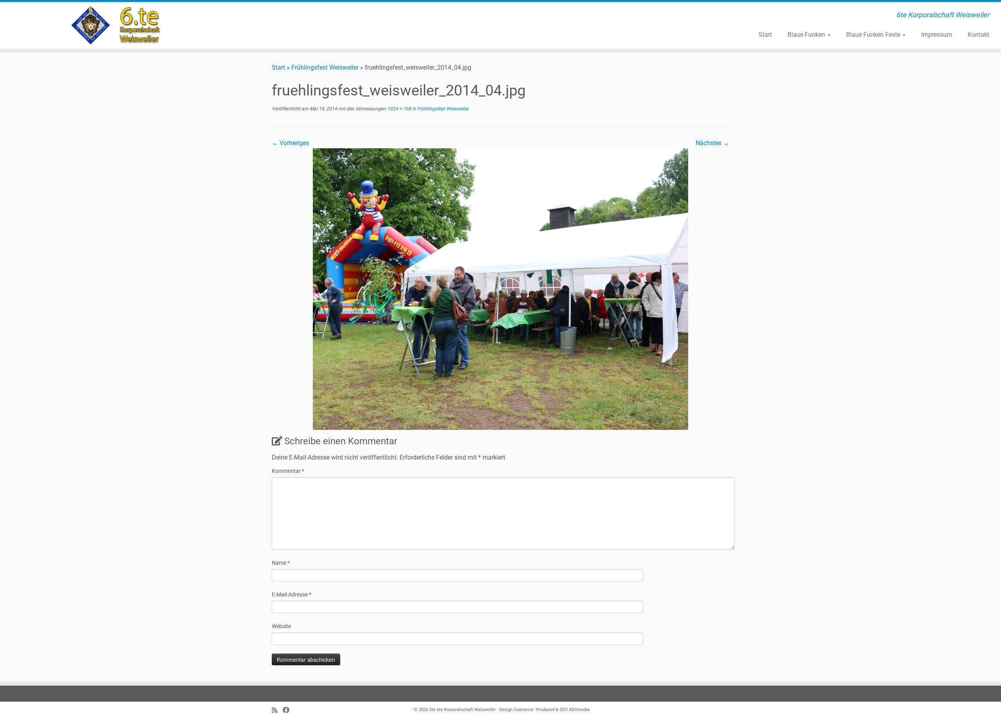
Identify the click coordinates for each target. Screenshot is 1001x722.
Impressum (936, 34)
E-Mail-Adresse (291, 594)
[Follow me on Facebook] (289, 710)
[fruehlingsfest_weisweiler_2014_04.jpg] (500, 288)
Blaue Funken (807, 34)
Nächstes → (712, 143)
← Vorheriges (290, 143)
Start (765, 34)
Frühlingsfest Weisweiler (325, 67)
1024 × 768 (398, 108)
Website (281, 626)
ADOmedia (579, 709)
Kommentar (288, 471)
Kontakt (978, 34)
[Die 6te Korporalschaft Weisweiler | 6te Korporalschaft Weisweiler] (115, 25)
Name (281, 563)
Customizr (524, 709)
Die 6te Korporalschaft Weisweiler (462, 709)
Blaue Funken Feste (874, 34)
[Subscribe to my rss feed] (277, 710)
